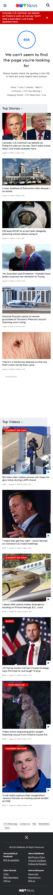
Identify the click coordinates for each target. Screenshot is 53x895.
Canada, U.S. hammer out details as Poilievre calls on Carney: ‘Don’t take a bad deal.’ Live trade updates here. (26, 146)
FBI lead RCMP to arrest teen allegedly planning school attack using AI (24, 232)
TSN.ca (6, 881)
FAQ (34, 824)
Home (13, 87)
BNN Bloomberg (10, 877)
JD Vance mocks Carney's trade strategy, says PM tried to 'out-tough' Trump (25, 669)
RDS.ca (31, 881)
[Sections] (5, 5)
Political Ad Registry (37, 864)
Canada (29, 87)
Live (44, 95)
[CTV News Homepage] (26, 5)
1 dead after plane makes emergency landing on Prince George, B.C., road (23, 606)
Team (7, 827)
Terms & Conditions (37, 860)
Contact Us (25, 824)
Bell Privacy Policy (36, 857)
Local (20, 87)
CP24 (5, 874)
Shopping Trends (15, 95)
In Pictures (16, 91)
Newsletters (43, 824)
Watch (38, 87)
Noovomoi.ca (34, 877)
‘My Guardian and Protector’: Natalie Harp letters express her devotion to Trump (26, 275)
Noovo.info (33, 874)
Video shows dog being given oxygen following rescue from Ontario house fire (24, 733)
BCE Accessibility (11, 860)
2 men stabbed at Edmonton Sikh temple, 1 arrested (26, 190)
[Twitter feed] (26, 837)
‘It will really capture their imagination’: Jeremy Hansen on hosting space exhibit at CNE (25, 798)
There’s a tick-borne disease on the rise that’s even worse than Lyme (24, 363)
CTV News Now (32, 95)
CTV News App (10, 824)
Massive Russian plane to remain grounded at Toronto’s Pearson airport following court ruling (24, 319)
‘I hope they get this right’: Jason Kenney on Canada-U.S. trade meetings (25, 542)
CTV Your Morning (32, 91)
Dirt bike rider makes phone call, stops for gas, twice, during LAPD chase (25, 479)
